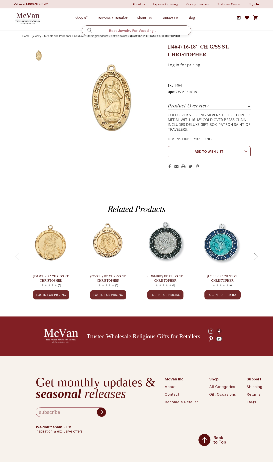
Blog (191, 18)
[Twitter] (190, 166)
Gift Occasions (222, 394)
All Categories (222, 387)
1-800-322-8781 (37, 4)
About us (139, 4)
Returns (254, 394)
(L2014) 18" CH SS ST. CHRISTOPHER (222, 278)
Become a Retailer (113, 18)
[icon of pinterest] (210, 339)
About (170, 387)
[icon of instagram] (210, 331)
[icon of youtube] (219, 339)
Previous (17, 256)
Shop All (82, 18)
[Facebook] (170, 166)
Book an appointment (239, 18)
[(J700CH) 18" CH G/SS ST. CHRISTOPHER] (108, 243)
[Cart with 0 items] (255, 17)
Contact (172, 394)
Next (256, 256)
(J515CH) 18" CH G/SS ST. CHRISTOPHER (51, 278)
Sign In (254, 4)
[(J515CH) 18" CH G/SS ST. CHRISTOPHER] (51, 243)
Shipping (254, 387)
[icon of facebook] (219, 331)
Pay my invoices (197, 4)
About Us (144, 18)
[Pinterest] (197, 166)
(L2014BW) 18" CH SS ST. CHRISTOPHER (165, 278)
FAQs (251, 402)
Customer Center (229, 4)
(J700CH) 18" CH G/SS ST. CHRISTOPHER (108, 278)
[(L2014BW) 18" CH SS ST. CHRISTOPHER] (165, 243)
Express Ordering (165, 4)
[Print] (183, 166)
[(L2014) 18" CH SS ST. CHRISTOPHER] (222, 243)
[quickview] (68, 235)
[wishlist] (247, 17)
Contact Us (169, 18)
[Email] (176, 166)
